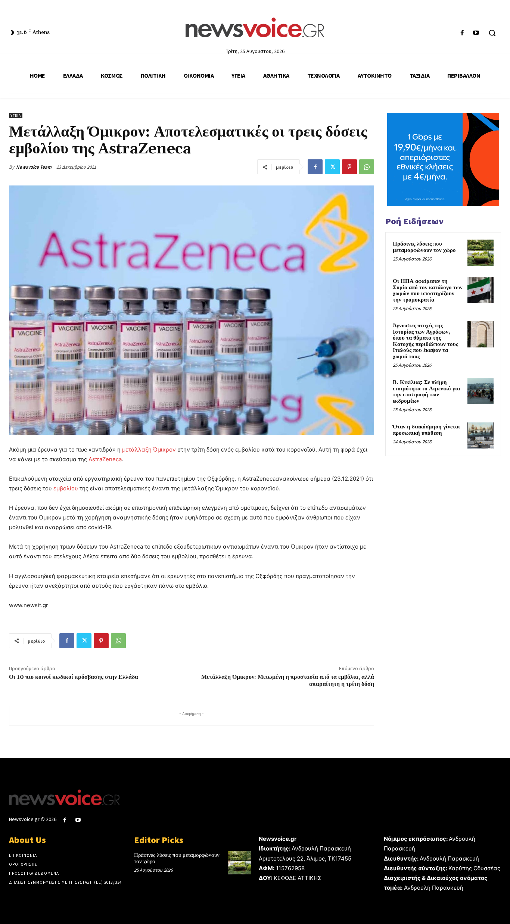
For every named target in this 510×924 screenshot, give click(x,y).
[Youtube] (476, 33)
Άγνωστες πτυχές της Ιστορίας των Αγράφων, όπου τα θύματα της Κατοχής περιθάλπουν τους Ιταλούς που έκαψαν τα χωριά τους (425, 341)
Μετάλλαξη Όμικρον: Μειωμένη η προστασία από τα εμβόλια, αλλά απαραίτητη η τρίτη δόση (287, 680)
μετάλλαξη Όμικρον (149, 449)
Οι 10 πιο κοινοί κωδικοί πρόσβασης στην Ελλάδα (73, 677)
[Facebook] (462, 33)
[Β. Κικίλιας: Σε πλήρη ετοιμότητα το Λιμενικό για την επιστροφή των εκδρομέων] (480, 391)
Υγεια (15, 115)
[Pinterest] (349, 166)
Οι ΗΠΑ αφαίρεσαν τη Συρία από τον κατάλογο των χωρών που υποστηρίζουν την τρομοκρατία (428, 290)
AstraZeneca (105, 459)
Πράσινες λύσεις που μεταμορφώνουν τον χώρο (424, 247)
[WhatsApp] (366, 166)
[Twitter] (332, 166)
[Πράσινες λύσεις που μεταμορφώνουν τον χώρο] (480, 253)
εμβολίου (65, 488)
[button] (492, 33)
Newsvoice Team (34, 167)
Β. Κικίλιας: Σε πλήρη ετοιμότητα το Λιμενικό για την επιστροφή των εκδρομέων (426, 392)
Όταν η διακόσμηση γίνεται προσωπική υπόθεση (426, 430)
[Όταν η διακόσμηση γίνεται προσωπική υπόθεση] (480, 435)
